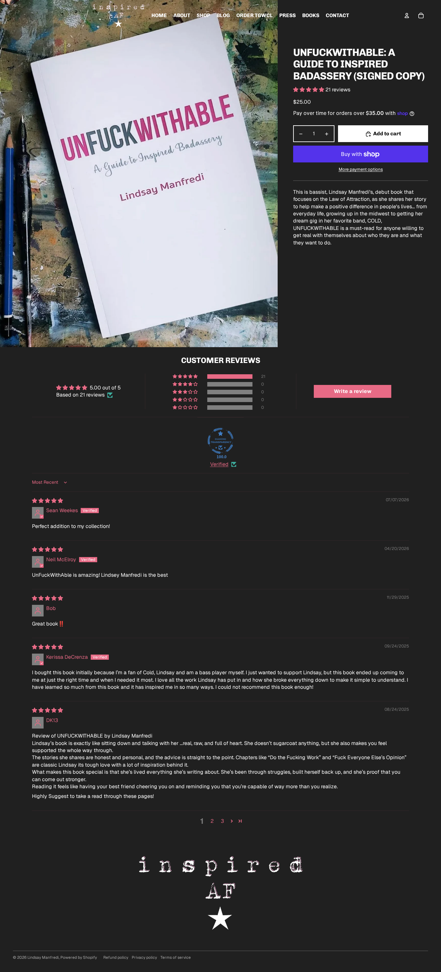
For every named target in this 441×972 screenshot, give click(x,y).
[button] (309, 90)
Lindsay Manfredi (43, 957)
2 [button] (212, 821)
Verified (219, 464)
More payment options (361, 169)
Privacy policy (144, 957)
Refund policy (115, 957)
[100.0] (220, 441)
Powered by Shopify (78, 957)
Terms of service (175, 957)
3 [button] (222, 821)
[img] (47, 500)
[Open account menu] (407, 15)
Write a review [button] (353, 391)
